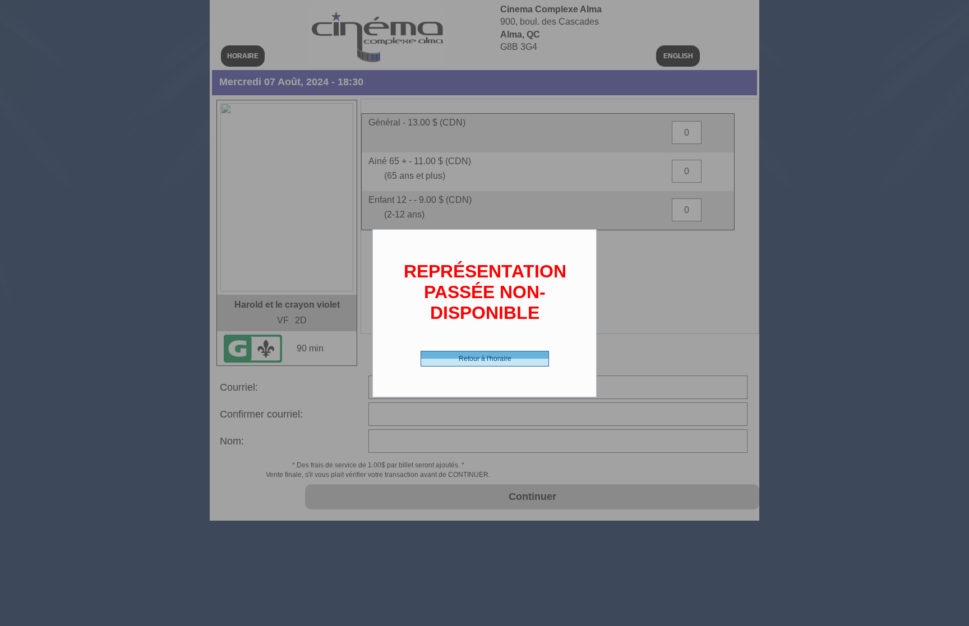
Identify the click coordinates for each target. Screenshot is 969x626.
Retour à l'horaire (485, 359)
